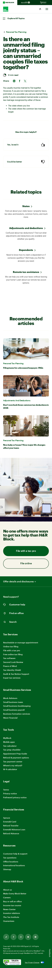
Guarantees (8, 921)
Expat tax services (11, 678)
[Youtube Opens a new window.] (28, 937)
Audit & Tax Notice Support (16, 674)
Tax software (9, 658)
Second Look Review (13, 662)
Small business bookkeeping (17, 706)
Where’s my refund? (12, 765)
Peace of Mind (10, 666)
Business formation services (16, 714)
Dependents (26, 249)
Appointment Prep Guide (15, 753)
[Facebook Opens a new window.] (13, 937)
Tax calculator (10, 746)
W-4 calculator (10, 769)
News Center (9, 909)
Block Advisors (10, 698)
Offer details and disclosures (18, 581)
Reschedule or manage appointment (20, 642)
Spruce (6, 818)
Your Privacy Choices (32, 962)
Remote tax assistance (26, 271)
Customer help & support (15, 853)
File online (26, 563)
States (26, 206)
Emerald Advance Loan (14, 829)
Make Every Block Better (14, 893)
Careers (7, 897)
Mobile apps (9, 742)
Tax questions (9, 857)
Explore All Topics (16, 18)
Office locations (10, 861)
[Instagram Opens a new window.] (21, 937)
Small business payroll (13, 710)
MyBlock (7, 738)
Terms (6, 789)
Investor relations (11, 913)
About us (7, 889)
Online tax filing (10, 646)
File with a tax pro (26, 551)
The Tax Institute (11, 917)
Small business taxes (13, 702)
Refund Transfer (10, 825)
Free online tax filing (13, 654)
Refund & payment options (16, 757)
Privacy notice (10, 793)
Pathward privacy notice (15, 797)
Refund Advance (11, 833)
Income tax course (12, 905)
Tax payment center (12, 761)
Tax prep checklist (11, 749)
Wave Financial (10, 717)
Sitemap (7, 869)
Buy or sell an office (12, 901)
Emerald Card (9, 821)
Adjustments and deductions (26, 228)
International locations (14, 865)
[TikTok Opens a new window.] (6, 937)
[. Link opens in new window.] (12, 962)
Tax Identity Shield (12, 670)
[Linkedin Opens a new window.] (35, 937)
